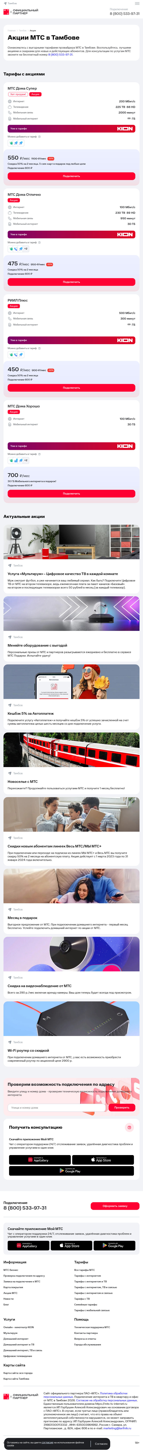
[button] (71, 51)
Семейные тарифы (85, 1304)
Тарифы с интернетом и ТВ (90, 1281)
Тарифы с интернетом (87, 1275)
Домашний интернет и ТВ (18, 1344)
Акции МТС (10, 1293)
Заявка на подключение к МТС (21, 1281)
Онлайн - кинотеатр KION (18, 1327)
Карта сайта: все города (17, 1373)
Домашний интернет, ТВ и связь (22, 1350)
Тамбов (12, 3)
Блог (6, 1304)
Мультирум (10, 1333)
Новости (8, 1299)
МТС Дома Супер (22, 88)
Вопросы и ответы (85, 1339)
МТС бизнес (10, 1270)
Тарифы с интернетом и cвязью (93, 1293)
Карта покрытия (13, 1287)
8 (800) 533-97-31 (125, 14)
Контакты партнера (86, 1333)
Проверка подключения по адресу (24, 1275)
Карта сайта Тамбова (16, 1379)
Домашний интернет (15, 1339)
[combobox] (57, 1108)
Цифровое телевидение (17, 1356)
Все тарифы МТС (84, 1270)
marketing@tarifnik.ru (117, 1428)
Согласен (101, 1444)
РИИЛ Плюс (18, 300)
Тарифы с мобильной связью (92, 1310)
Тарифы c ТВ (82, 1299)
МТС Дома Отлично (24, 195)
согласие (47, 1442)
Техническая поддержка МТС (92, 1327)
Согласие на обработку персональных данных (106, 1400)
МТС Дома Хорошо (24, 406)
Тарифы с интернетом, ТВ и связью (95, 1287)
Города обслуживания (87, 1344)
